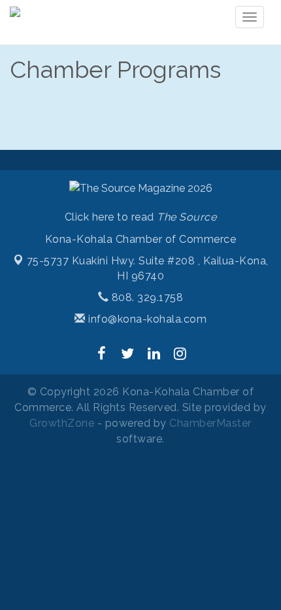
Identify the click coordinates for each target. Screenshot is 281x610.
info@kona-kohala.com (146, 319)
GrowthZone (61, 423)
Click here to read (141, 217)
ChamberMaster (210, 423)
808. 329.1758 (145, 297)
